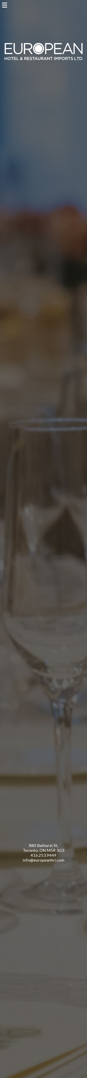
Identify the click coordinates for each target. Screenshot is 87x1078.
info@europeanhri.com (43, 860)
